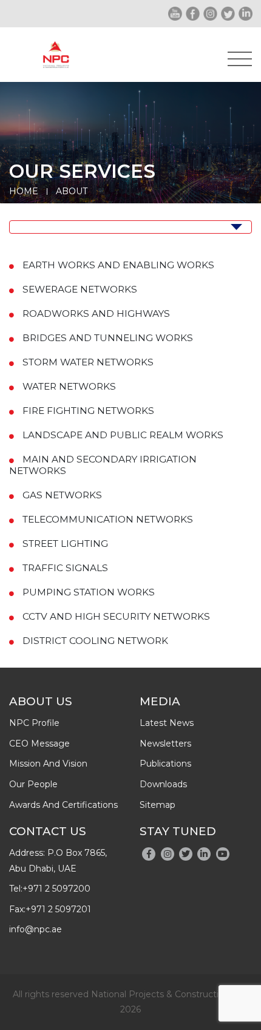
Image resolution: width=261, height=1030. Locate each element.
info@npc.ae (35, 929)
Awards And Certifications (63, 804)
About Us (40, 701)
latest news (167, 722)
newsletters (165, 743)
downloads (163, 784)
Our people (33, 784)
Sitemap (157, 804)
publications (165, 763)
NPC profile (34, 722)
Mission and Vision (48, 763)
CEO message (39, 743)
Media (160, 701)
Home (23, 191)
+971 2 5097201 (58, 909)
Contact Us (47, 831)
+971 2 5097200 (56, 888)
